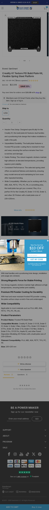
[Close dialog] (47, 240)
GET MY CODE (36, 259)
